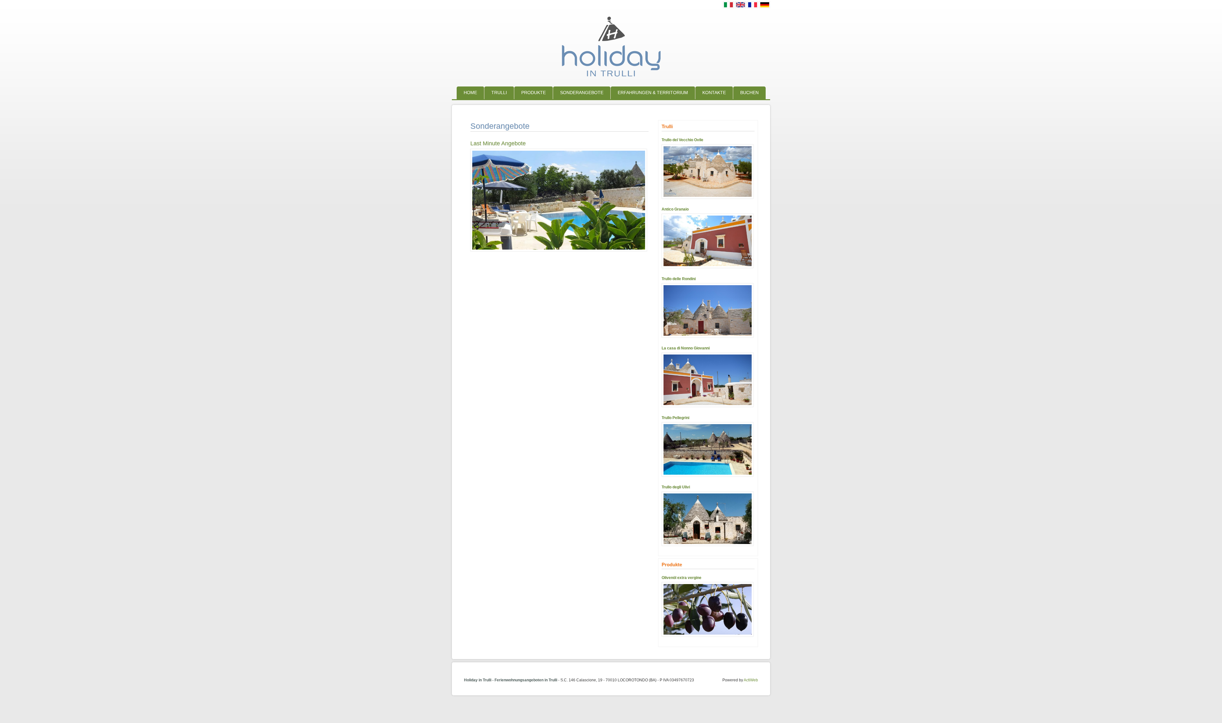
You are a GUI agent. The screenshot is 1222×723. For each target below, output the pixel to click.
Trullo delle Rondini (679, 279)
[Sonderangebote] (764, 6)
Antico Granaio (675, 209)
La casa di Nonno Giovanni (686, 348)
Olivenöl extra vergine (681, 577)
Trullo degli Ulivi (676, 487)
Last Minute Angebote (498, 143)
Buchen (749, 92)
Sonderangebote (581, 92)
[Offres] (752, 6)
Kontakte (714, 92)
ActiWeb (751, 680)
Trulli (499, 92)
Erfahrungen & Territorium (653, 92)
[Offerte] (728, 6)
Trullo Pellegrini (675, 418)
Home (470, 92)
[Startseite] (611, 78)
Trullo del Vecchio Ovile (682, 140)
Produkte (533, 92)
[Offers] (740, 6)
